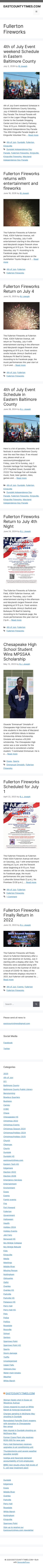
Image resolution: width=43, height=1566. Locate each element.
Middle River (9, 1266)
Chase (6, 1113)
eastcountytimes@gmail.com (16, 1023)
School (6, 1333)
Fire (5, 1203)
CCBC (6, 1109)
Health (6, 1223)
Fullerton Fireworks (20, 153)
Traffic (6, 1357)
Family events (9, 1199)
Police (6, 1318)
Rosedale (7, 1325)
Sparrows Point (10, 1341)
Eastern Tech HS (11, 1164)
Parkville (7, 1294)
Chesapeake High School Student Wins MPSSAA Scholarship (20, 651)
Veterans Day (9, 1369)
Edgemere (8, 1168)
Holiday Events (10, 1231)
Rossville (7, 1329)
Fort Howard (9, 1207)
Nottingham (8, 1274)
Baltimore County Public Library (17, 1089)
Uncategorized (10, 1361)
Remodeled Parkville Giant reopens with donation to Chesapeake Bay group (19, 1423)
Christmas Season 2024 (14, 1129)
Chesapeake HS (10, 1117)
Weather (7, 1377)
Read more (33, 135)
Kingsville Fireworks (12, 156)
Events (20, 987)
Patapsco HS (9, 1302)
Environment (9, 1188)
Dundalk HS (8, 1156)
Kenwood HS (9, 1239)
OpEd (5, 1282)
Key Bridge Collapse (12, 1243)
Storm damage (10, 1353)
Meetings (7, 1262)
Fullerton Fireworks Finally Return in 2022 (21, 915)
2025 (5, 1073)
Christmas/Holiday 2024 (14, 1133)
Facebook (7, 1043)
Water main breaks (12, 1373)
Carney (6, 1105)
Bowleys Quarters (11, 1097)
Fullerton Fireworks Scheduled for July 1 (21, 786)
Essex (9, 761)
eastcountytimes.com (13, 1160)
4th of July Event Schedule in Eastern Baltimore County (20, 397)
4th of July (11, 142)
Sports (16, 761)
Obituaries (8, 1278)
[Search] (36, 1004)
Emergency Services (12, 1180)
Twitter (6, 1048)
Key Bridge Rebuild (12, 1247)
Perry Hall (7, 1306)
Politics (6, 1322)
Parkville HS (8, 1298)
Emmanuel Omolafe (16, 765)
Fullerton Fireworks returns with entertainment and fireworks (21, 181)
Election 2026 (9, 1176)
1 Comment (12, 897)
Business (7, 1101)
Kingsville (7, 146)
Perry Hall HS (9, 1310)
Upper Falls (8, 1365)
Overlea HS (8, 1290)
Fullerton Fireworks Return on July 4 (21, 289)
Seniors (6, 1337)
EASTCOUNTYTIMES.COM (22, 6)
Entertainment (10, 1184)
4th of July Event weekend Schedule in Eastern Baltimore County (21, 54)
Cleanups (7, 1144)
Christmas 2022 (10, 1121)
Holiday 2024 (9, 1227)
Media (6, 1259)
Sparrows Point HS (12, 1345)
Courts (6, 1148)
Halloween (8, 1219)
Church (6, 1140)
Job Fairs (7, 1235)
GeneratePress (23, 1562)
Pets (5, 1314)
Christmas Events (11, 1125)
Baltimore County (11, 1085)
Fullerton (30, 142)
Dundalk (21, 142)
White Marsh (9, 1381)
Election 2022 (9, 1172)
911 (5, 1081)
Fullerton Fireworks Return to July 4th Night (21, 521)
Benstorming (9, 1093)
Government (9, 1215)
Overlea (7, 1286)
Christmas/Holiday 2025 (14, 1136)
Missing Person (10, 1270)
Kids (5, 1251)
